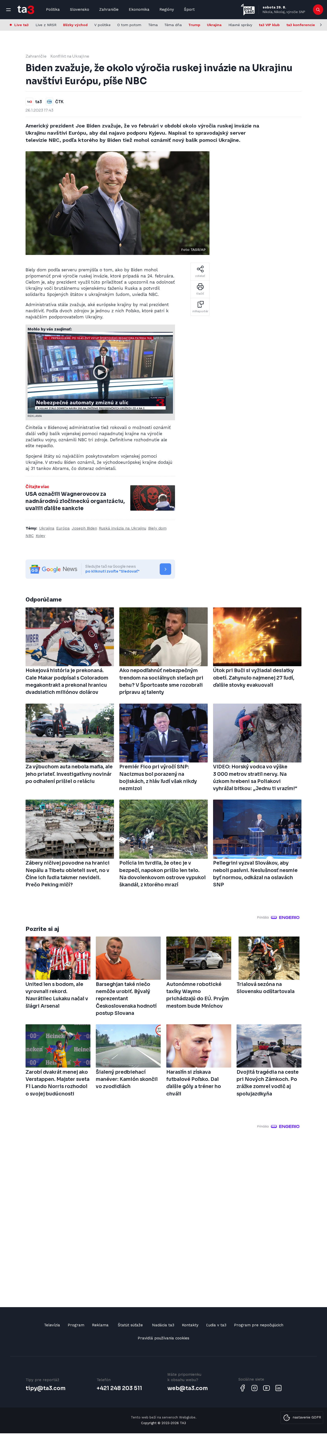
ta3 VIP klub (269, 25)
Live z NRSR (46, 25)
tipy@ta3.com (45, 1388)
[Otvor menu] (8, 9)
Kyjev (40, 535)
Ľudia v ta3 (216, 1325)
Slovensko (79, 9)
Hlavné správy (240, 25)
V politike (102, 25)
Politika (53, 9)
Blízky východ (75, 25)
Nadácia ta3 (163, 1325)
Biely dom (157, 528)
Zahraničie (109, 9)
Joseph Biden (84, 528)
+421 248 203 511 (119, 1388)
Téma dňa (173, 25)
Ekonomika (139, 9)
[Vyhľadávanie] (318, 9)
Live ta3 (21, 25)
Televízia (52, 1325)
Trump (194, 25)
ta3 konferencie (300, 25)
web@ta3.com (187, 1388)
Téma (153, 25)
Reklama (100, 1325)
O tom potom (129, 25)
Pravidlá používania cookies (163, 1338)
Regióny (166, 9)
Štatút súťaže (130, 1325)
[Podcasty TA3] (248, 9)
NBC (30, 535)
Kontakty (190, 1325)
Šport (189, 9)
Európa (63, 528)
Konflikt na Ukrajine (69, 56)
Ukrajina (214, 25)
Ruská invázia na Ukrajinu (122, 528)
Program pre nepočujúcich (258, 1325)
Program (76, 1325)
